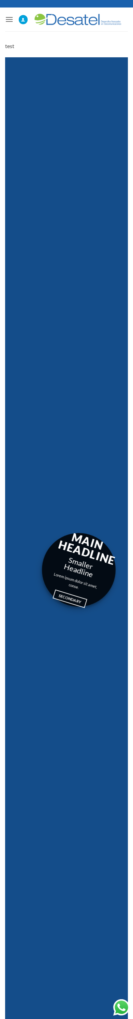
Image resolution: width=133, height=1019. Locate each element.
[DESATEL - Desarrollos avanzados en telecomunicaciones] (78, 19)
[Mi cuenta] (23, 19)
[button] (9, 19)
